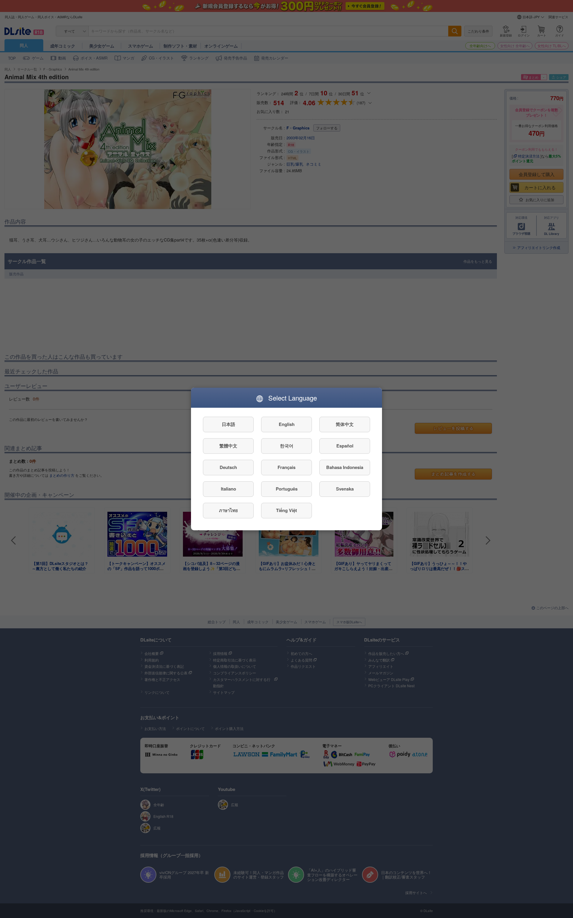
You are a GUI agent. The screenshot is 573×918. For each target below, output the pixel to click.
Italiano (228, 489)
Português (287, 489)
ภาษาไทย (228, 510)
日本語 (228, 424)
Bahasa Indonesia (344, 467)
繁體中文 (228, 446)
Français (286, 467)
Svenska (345, 489)
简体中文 (345, 424)
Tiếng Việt (286, 510)
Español (344, 446)
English (287, 424)
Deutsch (228, 467)
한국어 (286, 446)
